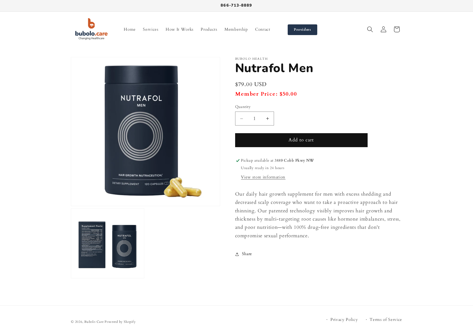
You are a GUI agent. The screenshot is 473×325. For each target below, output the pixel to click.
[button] (370, 29)
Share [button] (247, 254)
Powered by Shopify (120, 322)
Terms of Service (386, 319)
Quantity (243, 106)
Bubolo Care (93, 322)
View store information (263, 177)
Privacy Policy (344, 319)
